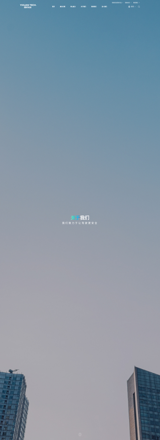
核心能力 (73, 6)
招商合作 (127, 2)
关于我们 (83, 6)
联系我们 (135, 2)
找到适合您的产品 (117, 2)
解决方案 (62, 6)
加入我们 (104, 6)
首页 (53, 6)
